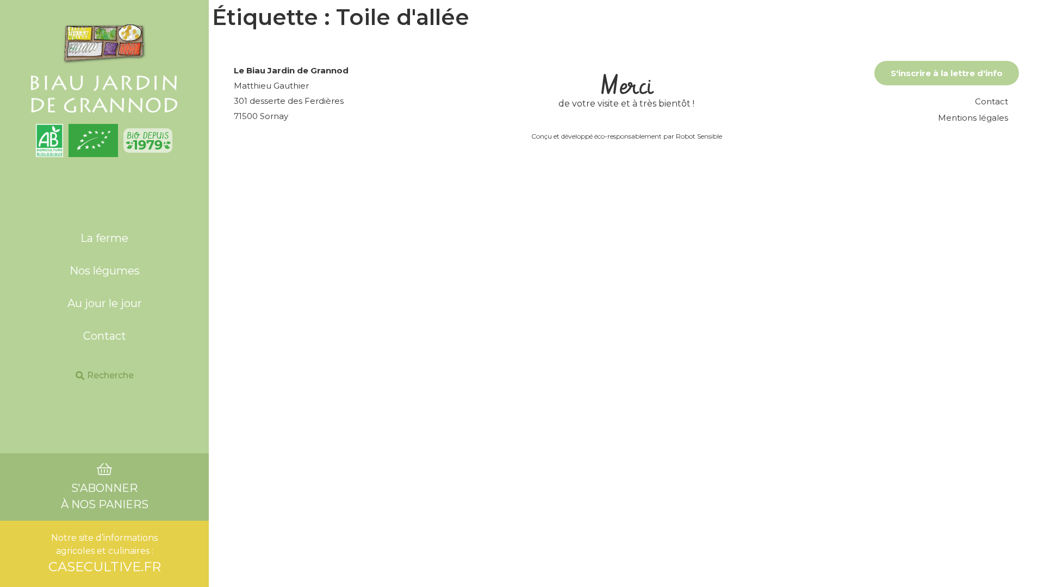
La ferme (104, 238)
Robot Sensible (699, 136)
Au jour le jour (104, 303)
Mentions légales (973, 118)
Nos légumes (105, 270)
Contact (104, 335)
